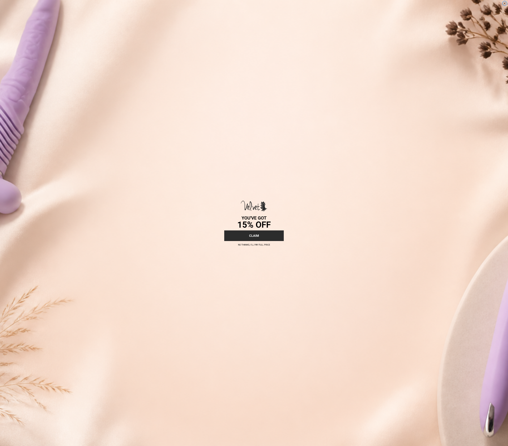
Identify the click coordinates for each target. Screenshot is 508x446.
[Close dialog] (504, 3)
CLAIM (254, 236)
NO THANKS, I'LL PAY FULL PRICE (254, 244)
